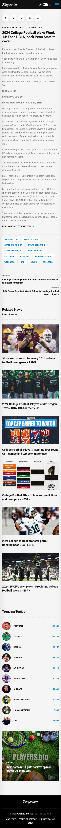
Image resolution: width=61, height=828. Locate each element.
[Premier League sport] (6, 699)
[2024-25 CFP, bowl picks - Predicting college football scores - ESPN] (30, 567)
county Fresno (35, 251)
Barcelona (19, 678)
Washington (11, 239)
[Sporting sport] (6, 636)
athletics (18, 668)
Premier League (21, 700)
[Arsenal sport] (6, 657)
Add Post (11, 819)
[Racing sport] (6, 647)
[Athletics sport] (6, 668)
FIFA (15, 721)
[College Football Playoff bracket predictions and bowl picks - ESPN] (30, 475)
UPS (22, 262)
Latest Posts (8, 314)
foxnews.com (35, 27)
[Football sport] (6, 626)
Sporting (18, 636)
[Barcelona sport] (6, 678)
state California (13, 245)
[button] (5, 18)
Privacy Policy (47, 819)
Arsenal (17, 657)
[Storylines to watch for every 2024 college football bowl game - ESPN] (30, 338)
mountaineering (43, 256)
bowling (24, 256)
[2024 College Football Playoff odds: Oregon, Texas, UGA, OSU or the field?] (30, 384)
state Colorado (36, 245)
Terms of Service (28, 819)
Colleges (48, 262)
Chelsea (17, 689)
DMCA (30, 823)
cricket (10, 762)
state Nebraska (12, 251)
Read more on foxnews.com (16, 226)
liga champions (21, 710)
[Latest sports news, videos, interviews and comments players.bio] (10, 4)
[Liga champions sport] (6, 710)
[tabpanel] (30, 756)
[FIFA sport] (6, 720)
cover (33, 262)
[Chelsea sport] (6, 689)
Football (9, 256)
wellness (9, 262)
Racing (17, 647)
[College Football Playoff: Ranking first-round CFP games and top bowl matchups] (30, 430)
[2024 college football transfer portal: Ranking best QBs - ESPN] (30, 521)
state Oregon (31, 239)
